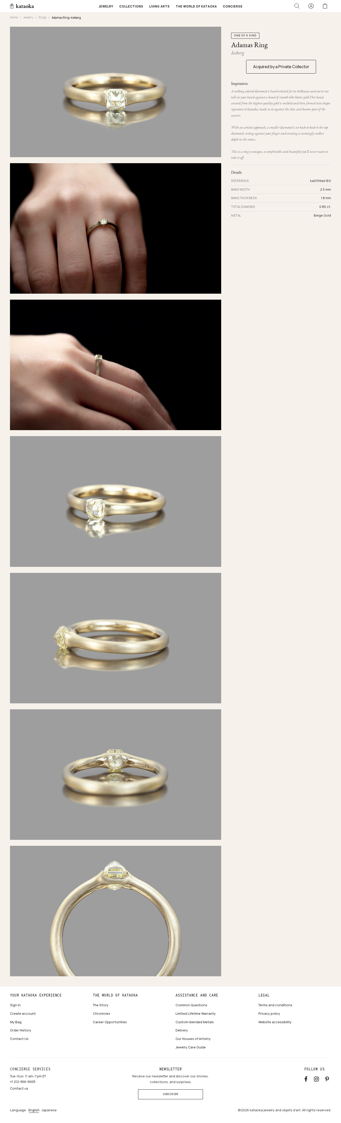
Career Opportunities (110, 1022)
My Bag (15, 1022)
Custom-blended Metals (194, 1022)
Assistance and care (196, 995)
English (33, 1110)
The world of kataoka (115, 995)
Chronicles (101, 1013)
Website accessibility (275, 1022)
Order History (20, 1030)
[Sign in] (311, 6)
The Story (100, 1005)
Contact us (19, 1088)
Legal (264, 995)
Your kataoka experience (36, 995)
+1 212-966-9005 (22, 1081)
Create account (23, 1013)
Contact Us (19, 1038)
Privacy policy (269, 1013)
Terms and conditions (275, 1005)
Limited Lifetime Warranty (195, 1013)
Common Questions (191, 1005)
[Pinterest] (327, 1078)
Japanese (49, 1110)
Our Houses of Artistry (193, 1038)
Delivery (181, 1030)
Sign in (15, 1005)
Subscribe (170, 1094)
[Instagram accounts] (316, 1078)
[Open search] (297, 6)
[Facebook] (306, 1078)
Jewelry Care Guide (190, 1047)
